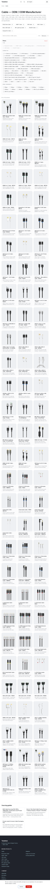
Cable (3, 851)
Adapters (28, 851)
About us (3, 877)
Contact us (4, 879)
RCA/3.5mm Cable (8, 24)
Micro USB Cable (7, 27)
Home (3, 6)
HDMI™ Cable (20, 24)
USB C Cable (40, 24)
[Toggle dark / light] (21, 2)
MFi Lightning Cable (20, 27)
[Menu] (47, 1)
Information (4, 875)
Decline (21, 886)
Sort (39, 35)
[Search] (24, 2)
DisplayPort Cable (7, 30)
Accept (28, 886)
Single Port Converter (30, 853)
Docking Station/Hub (30, 855)
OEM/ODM (4, 873)
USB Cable (30, 24)
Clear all (45, 40)
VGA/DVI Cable (33, 27)
